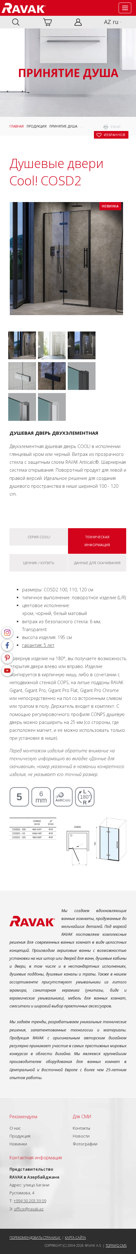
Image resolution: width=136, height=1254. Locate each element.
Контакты (81, 1128)
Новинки (18, 1144)
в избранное (114, 135)
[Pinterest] (7, 658)
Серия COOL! (39, 536)
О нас (15, 1128)
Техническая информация (97, 540)
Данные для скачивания (97, 562)
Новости (81, 1136)
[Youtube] (7, 670)
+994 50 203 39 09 (30, 1200)
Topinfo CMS (116, 1245)
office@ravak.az (29, 1209)
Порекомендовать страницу (35, 1237)
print (116, 127)
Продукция (36, 126)
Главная (16, 126)
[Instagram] (7, 632)
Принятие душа (63, 126)
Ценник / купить (38, 562)
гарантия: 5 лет (38, 645)
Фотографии (85, 1144)
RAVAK (24, 8)
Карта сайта (75, 1237)
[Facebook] (7, 645)
